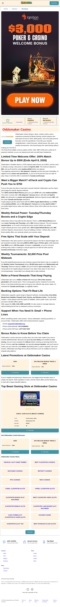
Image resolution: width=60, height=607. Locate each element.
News (2, 565)
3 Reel (35, 553)
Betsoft (5, 558)
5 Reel (35, 558)
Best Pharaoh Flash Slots (45, 524)
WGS (4, 553)
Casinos (14, 9)
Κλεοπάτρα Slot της (15, 524)
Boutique (5, 561)
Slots (32, 550)
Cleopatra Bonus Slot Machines (15, 498)
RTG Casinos (15, 480)
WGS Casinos (45, 480)
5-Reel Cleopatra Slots (45, 488)
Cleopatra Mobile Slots (15, 506)
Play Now (54, 3)
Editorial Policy (36, 601)
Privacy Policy (55, 601)
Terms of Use (24, 601)
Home (6, 9)
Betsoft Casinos (45, 471)
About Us (30, 601)
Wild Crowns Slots (29, 122)
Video (34, 561)
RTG (4, 556)
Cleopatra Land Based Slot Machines (44, 507)
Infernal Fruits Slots (45, 122)
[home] (27, 4)
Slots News (6, 568)
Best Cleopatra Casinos (45, 462)
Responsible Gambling (45, 601)
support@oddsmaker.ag (16, 324)
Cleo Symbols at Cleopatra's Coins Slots (15, 516)
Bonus (35, 556)
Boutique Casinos (15, 471)
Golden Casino (45, 515)
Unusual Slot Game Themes (15, 462)
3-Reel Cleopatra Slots (15, 488)
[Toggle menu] (2, 3)
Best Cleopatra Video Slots (45, 497)
